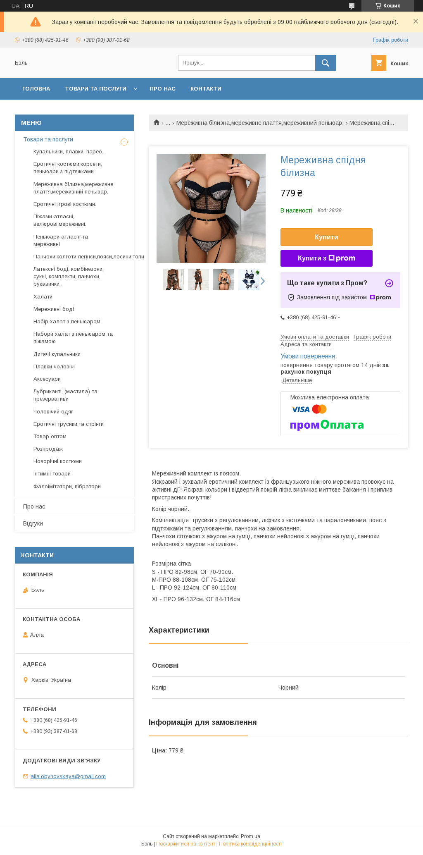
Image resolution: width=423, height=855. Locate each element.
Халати (42, 297)
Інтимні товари (52, 473)
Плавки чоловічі (54, 366)
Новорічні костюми (57, 461)
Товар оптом (50, 436)
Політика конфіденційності (250, 844)
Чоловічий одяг (53, 411)
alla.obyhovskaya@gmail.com (68, 776)
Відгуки (33, 523)
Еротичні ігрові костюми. (64, 204)
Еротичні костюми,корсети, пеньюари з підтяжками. (67, 167)
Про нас (163, 89)
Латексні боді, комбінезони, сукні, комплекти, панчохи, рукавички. (68, 276)
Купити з (312, 258)
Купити (326, 237)
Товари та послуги (95, 89)
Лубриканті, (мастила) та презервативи (65, 395)
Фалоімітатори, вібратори (67, 486)
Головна (36, 89)
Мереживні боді (53, 309)
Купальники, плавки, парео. (68, 151)
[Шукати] (325, 63)
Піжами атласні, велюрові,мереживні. (59, 220)
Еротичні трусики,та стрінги (68, 424)
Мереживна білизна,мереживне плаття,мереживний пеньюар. (260, 122)
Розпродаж (48, 449)
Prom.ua (250, 836)
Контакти (205, 89)
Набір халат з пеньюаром (66, 321)
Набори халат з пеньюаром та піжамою (73, 337)
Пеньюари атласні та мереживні (60, 240)
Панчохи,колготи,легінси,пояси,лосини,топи (88, 256)
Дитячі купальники (57, 354)
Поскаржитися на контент (185, 844)
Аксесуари (47, 379)
